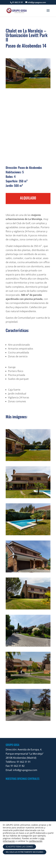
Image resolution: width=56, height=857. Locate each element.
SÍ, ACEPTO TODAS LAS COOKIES (19, 846)
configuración (35, 841)
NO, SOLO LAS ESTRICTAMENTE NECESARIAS (24, 852)
